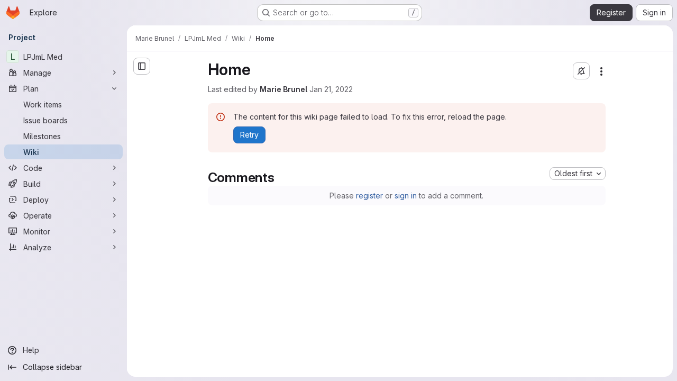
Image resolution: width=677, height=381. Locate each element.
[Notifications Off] (581, 70)
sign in (406, 195)
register (369, 195)
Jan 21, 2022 (331, 89)
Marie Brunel (283, 89)
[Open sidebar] (141, 66)
